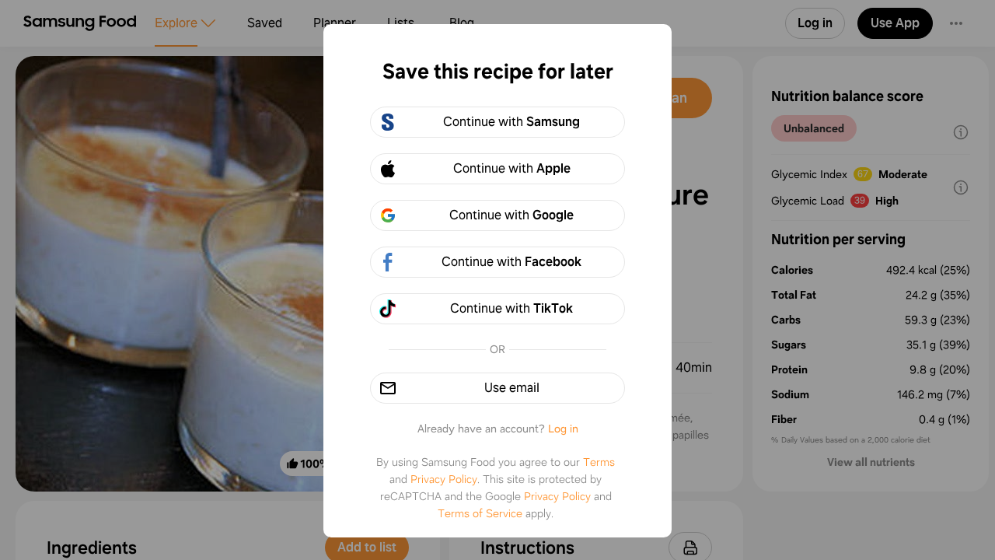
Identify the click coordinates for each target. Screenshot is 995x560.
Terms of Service (480, 513)
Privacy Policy (443, 479)
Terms (599, 462)
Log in (563, 429)
